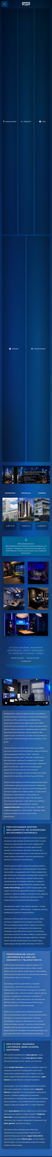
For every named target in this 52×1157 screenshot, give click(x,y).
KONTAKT (15, 349)
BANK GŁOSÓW (11, 121)
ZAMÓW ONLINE (39, 349)
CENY (44, 121)
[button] (4, 4)
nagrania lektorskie (12, 807)
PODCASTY (27, 121)
